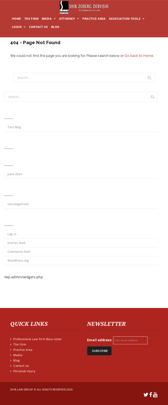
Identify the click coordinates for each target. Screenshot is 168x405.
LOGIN (17, 27)
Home (16, 19)
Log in (12, 234)
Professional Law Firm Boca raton (37, 339)
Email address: (99, 340)
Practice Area (94, 19)
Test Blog (14, 127)
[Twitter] (146, 395)
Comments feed (19, 252)
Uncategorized (18, 204)
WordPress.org (18, 260)
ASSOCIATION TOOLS (124, 19)
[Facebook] (150, 395)
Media (47, 19)
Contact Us (38, 27)
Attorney (67, 19)
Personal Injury (24, 371)
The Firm (31, 19)
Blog (55, 27)
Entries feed (16, 243)
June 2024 (15, 174)
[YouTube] (155, 395)
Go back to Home (139, 56)
